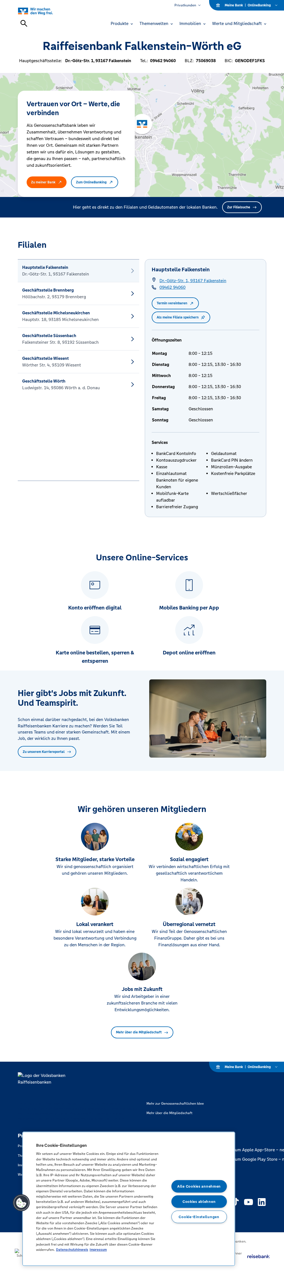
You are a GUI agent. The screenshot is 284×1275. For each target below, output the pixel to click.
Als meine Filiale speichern (178, 317)
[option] (78, 271)
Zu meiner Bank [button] (43, 182)
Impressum (98, 1250)
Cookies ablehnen (199, 1201)
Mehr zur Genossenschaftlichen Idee (175, 1103)
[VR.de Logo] (42, 11)
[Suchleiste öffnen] (24, 23)
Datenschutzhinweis (72, 1250)
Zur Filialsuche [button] (238, 207)
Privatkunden (185, 5)
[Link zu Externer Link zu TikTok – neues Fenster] (235, 1202)
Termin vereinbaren (172, 303)
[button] (21, 1203)
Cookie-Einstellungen (199, 1216)
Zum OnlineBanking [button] (91, 182)
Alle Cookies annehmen (199, 1186)
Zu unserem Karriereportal (44, 752)
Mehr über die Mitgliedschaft (139, 1032)
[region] (128, 1199)
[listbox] (78, 370)
